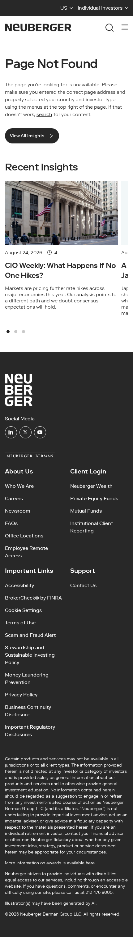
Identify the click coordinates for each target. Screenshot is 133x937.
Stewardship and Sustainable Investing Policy (30, 655)
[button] (66, 8)
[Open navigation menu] (124, 28)
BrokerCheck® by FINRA (33, 598)
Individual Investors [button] (100, 8)
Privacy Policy (21, 695)
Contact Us (83, 585)
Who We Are (19, 486)
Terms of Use (20, 623)
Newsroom (17, 511)
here (90, 863)
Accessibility (19, 585)
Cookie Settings (23, 610)
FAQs (11, 523)
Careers (14, 498)
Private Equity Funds (94, 498)
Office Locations (24, 536)
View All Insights (27, 135)
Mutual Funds (86, 511)
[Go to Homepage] (38, 27)
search (44, 114)
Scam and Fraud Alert (30, 635)
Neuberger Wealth (91, 486)
